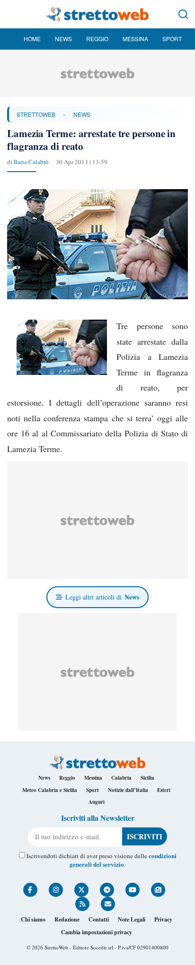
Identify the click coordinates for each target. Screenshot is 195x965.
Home (32, 39)
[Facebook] (30, 890)
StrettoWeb (36, 114)
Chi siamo (33, 919)
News (63, 39)
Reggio (97, 39)
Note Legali (131, 919)
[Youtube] (132, 890)
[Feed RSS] (82, 904)
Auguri (97, 802)
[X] (81, 890)
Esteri (163, 790)
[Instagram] (56, 890)
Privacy (163, 919)
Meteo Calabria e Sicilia (49, 790)
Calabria (121, 778)
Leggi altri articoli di (102, 597)
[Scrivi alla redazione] (108, 904)
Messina (135, 39)
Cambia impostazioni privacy (96, 932)
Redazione (67, 919)
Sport (172, 39)
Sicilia (147, 778)
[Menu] (11, 14)
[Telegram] (107, 890)
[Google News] (158, 890)
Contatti (99, 919)
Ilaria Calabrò (31, 161)
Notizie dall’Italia (128, 790)
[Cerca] (183, 14)
